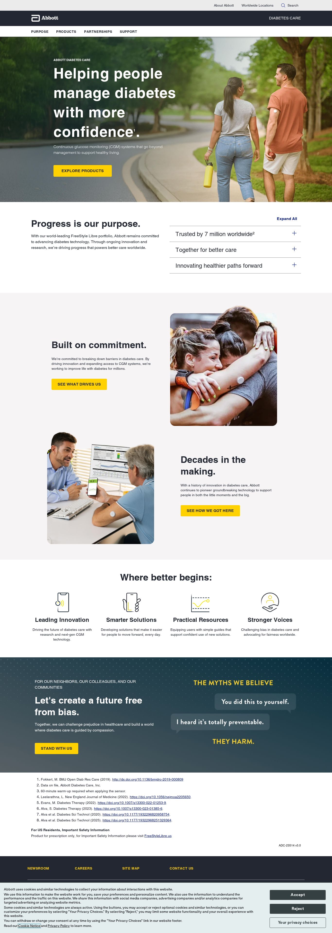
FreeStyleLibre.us (158, 836)
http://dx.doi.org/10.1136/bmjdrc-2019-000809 (147, 779)
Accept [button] (298, 895)
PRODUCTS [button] (66, 32)
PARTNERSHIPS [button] (98, 32)
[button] (283, 5)
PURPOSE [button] (39, 32)
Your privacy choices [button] (298, 922)
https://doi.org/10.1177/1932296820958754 (136, 814)
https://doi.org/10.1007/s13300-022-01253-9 (132, 803)
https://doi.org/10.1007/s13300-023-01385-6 (128, 808)
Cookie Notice (29, 926)
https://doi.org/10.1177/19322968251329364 (137, 820)
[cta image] (233, 712)
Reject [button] (298, 909)
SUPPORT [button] (128, 32)
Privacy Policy (59, 926)
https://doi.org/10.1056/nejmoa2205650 (160, 797)
